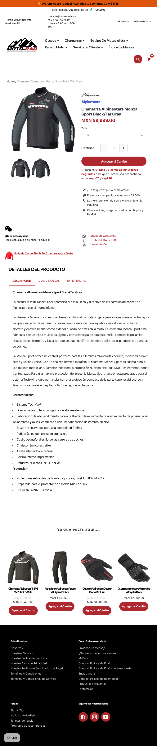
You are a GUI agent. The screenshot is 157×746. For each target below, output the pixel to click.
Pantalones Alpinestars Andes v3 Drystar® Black (60, 590)
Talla (84, 128)
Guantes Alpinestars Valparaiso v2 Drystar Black (134, 590)
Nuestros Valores (22, 653)
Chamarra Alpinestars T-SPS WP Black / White (23, 590)
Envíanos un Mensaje (91, 648)
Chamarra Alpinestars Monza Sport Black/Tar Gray (109, 111)
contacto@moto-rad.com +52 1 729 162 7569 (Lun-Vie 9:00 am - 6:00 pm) (62, 21)
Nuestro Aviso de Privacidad (29, 663)
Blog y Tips (18, 710)
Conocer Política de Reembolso (98, 678)
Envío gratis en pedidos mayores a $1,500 (113, 195)
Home (11, 81)
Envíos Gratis (87, 673)
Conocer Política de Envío (94, 663)
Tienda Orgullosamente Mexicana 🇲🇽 (18, 21)
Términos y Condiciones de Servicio (33, 678)
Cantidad (88, 148)
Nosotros (17, 648)
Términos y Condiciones (26, 673)
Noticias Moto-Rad (23, 715)
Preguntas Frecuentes (92, 683)
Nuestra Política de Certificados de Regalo (38, 668)
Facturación (85, 688)
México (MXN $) (143, 21)
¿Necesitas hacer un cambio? (97, 653)
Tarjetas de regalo (22, 720)
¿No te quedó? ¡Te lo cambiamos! (108, 190)
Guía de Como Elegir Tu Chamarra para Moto (43, 253)
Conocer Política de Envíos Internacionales (105, 668)
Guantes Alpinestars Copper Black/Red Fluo (97, 590)
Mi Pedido (84, 658)
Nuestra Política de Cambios (29, 658)
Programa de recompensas (28, 725)
